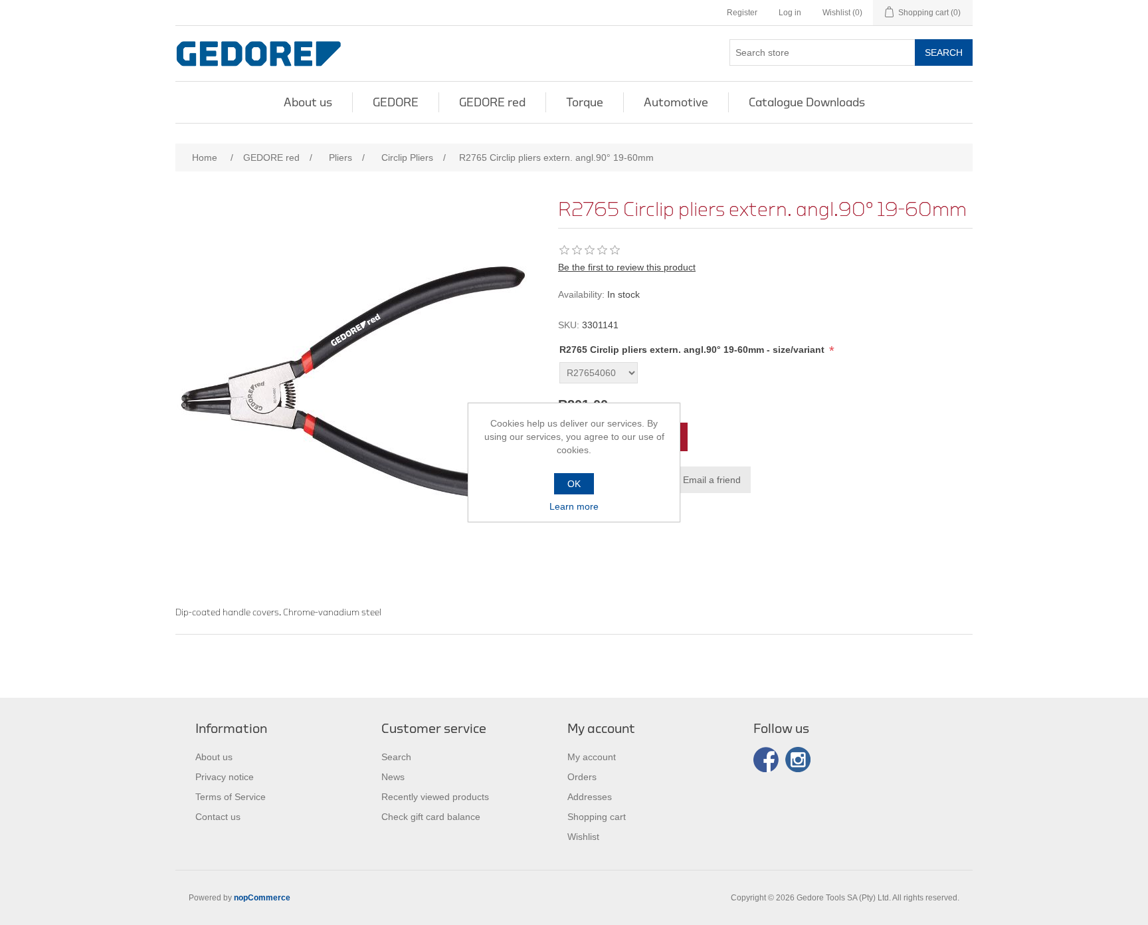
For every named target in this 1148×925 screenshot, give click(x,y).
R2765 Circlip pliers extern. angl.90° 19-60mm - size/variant (693, 349)
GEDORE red (492, 102)
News (393, 776)
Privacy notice (224, 776)
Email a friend (712, 479)
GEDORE (396, 102)
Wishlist (583, 836)
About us (308, 102)
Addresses (589, 796)
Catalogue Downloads (807, 102)
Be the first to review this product (627, 267)
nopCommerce (262, 897)
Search (944, 52)
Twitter (798, 759)
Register (742, 12)
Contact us (217, 816)
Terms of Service (230, 796)
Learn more (574, 506)
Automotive (676, 102)
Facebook (766, 759)
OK (574, 483)
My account (591, 757)
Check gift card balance (430, 816)
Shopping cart (596, 816)
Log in (790, 12)
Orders (582, 776)
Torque (584, 102)
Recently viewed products (435, 796)
